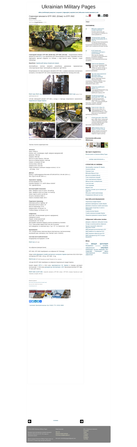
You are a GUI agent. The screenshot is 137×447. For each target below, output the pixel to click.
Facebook (86, 430)
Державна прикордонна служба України (96, 203)
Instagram (85, 437)
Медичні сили (89, 187)
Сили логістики (90, 183)
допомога (92, 12)
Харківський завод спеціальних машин (47, 63)
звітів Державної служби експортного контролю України (50, 254)
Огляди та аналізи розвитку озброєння (96, 224)
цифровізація (89, 254)
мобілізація (45, 12)
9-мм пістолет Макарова (98, 63)
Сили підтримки (90, 185)
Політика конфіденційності (63, 435)
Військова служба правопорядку (94, 193)
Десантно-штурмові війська (93, 175)
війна (40, 12)
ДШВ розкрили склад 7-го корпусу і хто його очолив (98, 128)
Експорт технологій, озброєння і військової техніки (94, 226)
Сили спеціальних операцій (93, 177)
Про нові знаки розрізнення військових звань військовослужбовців (99, 75)
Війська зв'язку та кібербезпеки (94, 181)
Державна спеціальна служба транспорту (97, 205)
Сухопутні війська (90, 169)
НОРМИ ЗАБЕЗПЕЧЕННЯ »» (97, 159)
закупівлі (72, 12)
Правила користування (62, 433)
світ (97, 12)
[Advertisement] (55, 402)
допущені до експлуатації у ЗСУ (54, 267)
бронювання (98, 245)
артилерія (32, 305)
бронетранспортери (41, 305)
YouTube (85, 438)
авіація (94, 244)
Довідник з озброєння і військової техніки (96, 222)
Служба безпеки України (92, 211)
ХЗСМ (58, 305)
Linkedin (85, 435)
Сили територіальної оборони (93, 179)
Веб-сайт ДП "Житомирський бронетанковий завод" (38, 282)
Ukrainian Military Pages (68, 6)
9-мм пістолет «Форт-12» (98, 107)
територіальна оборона (97, 253)
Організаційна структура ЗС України (95, 167)
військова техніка (84, 12)
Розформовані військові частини (94, 195)
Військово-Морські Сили (92, 173)
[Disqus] (55, 326)
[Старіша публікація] (81, 422)
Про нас (58, 432)
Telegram (85, 434)
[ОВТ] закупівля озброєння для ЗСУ (95, 233)
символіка (89, 251)
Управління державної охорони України (96, 215)
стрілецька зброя (101, 251)
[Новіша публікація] (29, 422)
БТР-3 (40, 56)
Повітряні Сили (90, 171)
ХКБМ (62, 305)
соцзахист (59, 12)
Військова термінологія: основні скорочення (98, 29)
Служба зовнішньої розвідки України (95, 213)
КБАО (51, 305)
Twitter (85, 432)
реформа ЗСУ (103, 249)
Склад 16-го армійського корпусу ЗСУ (98, 87)
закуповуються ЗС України (60, 265)
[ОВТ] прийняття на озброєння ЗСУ (95, 231)
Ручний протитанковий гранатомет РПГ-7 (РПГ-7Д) (99, 96)
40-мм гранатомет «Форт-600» (100, 117)
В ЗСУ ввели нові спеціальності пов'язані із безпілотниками (98, 52)
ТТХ (55, 305)
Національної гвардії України (37, 100)
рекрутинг (53, 12)
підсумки (95, 249)
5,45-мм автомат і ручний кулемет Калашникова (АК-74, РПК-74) (99, 39)
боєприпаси (89, 245)
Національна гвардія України (93, 201)
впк (77, 12)
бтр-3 (48, 305)
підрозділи (66, 12)
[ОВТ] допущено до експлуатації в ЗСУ (96, 229)
